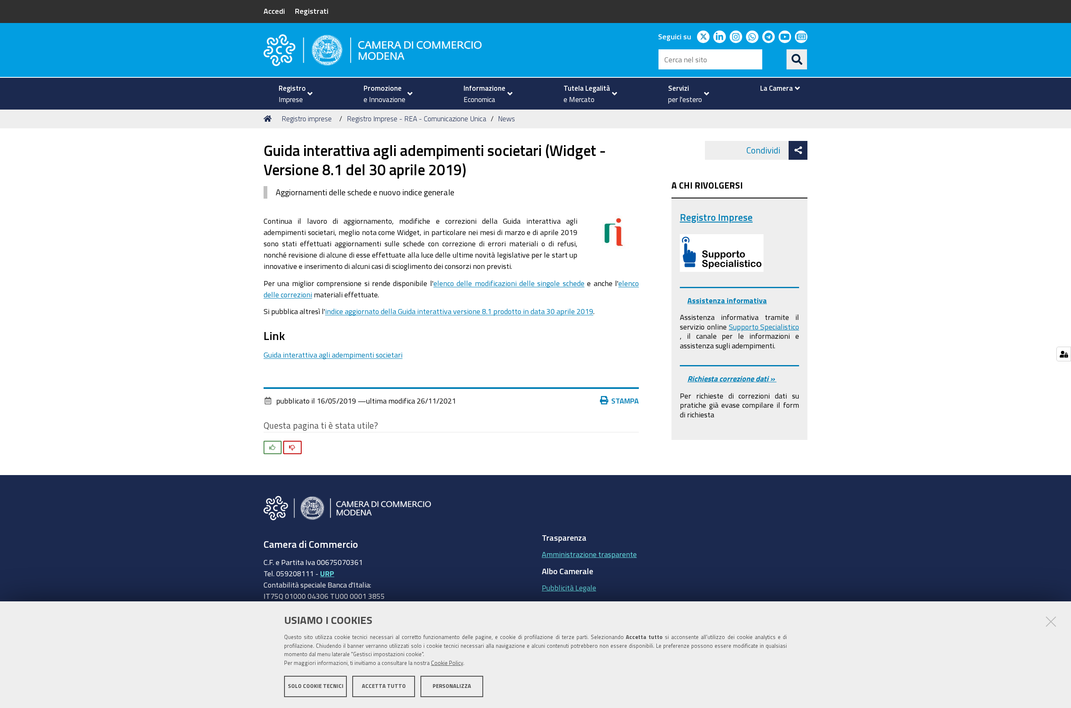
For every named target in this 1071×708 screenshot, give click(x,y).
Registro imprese (307, 118)
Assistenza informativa (727, 300)
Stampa (625, 400)
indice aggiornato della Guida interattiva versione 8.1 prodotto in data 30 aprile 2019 (459, 311)
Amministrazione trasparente (589, 554)
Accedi (274, 11)
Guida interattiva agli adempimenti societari (333, 354)
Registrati (311, 11)
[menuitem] (292, 94)
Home (269, 118)
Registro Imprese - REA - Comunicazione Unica (416, 118)
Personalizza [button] (452, 686)
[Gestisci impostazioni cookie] (1063, 354)
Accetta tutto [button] (384, 686)
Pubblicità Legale (569, 587)
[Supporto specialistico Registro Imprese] (722, 253)
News (506, 118)
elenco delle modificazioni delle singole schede (508, 283)
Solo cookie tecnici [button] (315, 686)
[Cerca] (797, 59)
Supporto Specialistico (764, 326)
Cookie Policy (447, 663)
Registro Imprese (716, 217)
